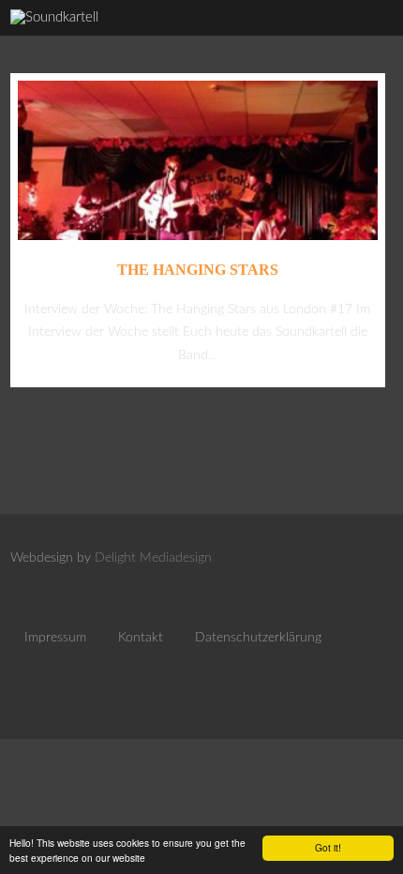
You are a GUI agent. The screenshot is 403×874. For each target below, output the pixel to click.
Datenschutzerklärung (258, 637)
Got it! (328, 847)
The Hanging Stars (197, 270)
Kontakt (140, 637)
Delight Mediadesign (153, 558)
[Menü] (368, 38)
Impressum (55, 637)
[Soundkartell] (54, 17)
